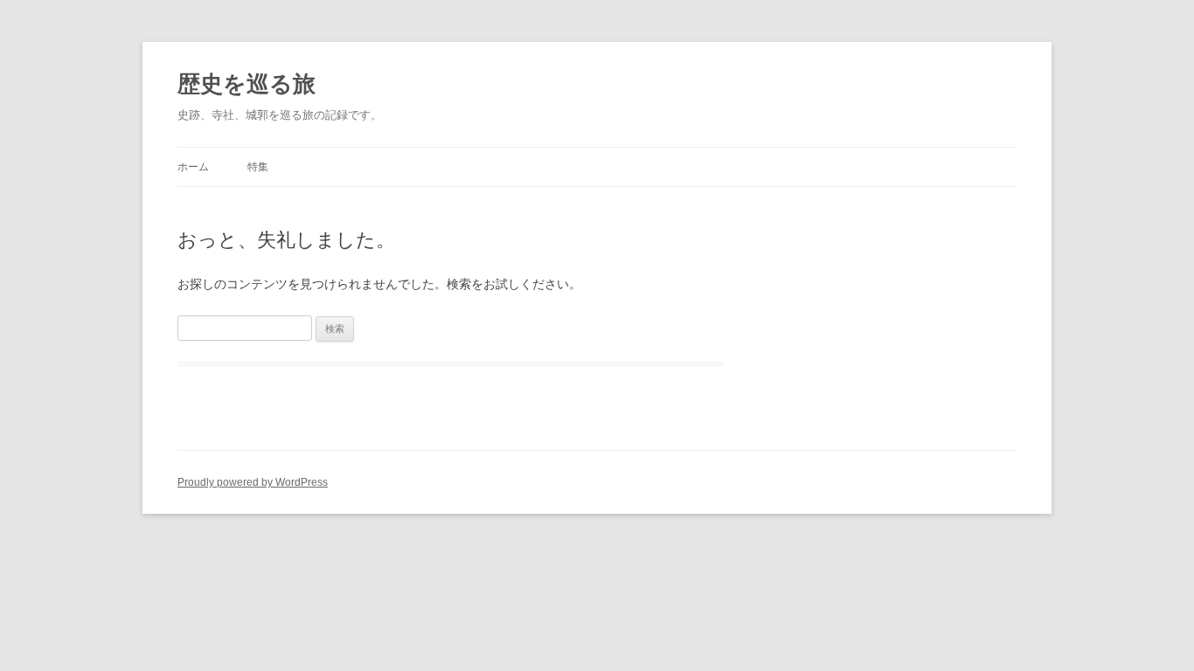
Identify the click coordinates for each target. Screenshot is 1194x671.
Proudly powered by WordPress (252, 482)
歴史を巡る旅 (246, 84)
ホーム (193, 167)
